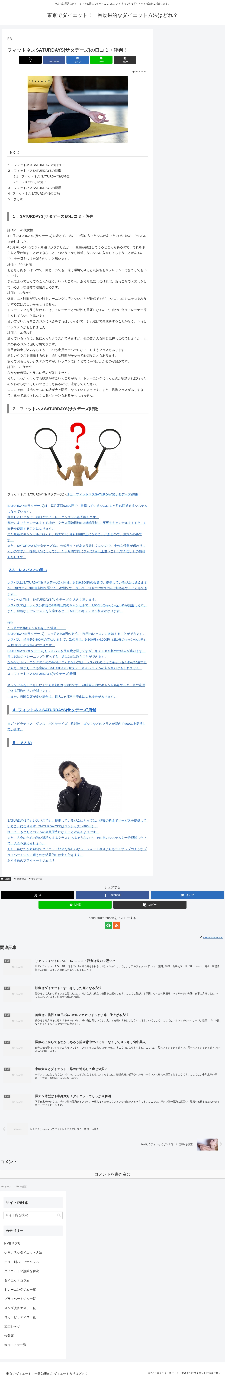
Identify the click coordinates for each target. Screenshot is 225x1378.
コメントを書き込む (113, 1174)
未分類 (7, 879)
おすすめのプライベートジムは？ (31, 860)
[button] (125, 60)
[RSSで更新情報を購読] (116, 925)
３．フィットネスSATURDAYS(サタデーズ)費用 (41, 673)
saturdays (21, 879)
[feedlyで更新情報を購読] (108, 925)
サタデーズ (36, 879)
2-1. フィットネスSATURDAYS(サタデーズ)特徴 (102, 494)
